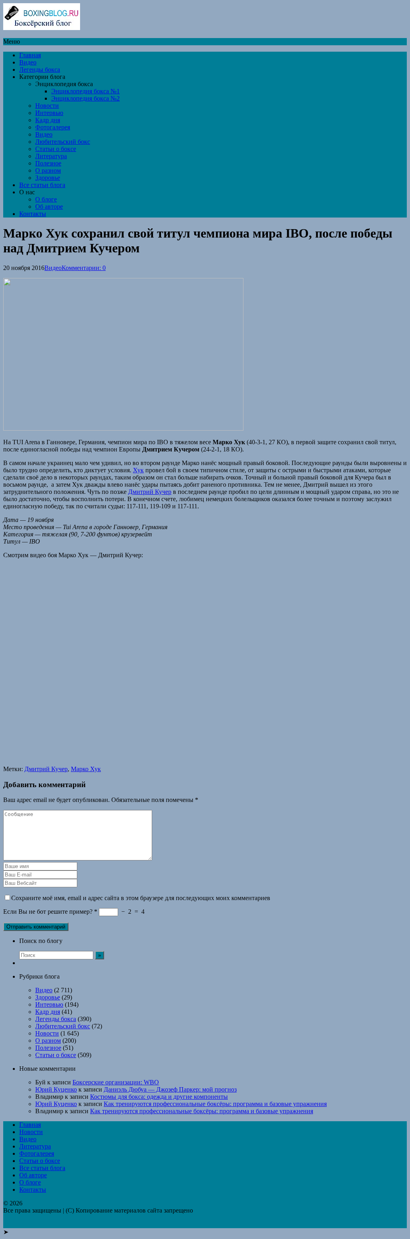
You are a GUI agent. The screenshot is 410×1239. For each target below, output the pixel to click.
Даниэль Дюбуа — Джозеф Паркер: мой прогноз (170, 1089)
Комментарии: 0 (84, 267)
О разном (48, 170)
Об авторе (49, 206)
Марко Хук (86, 769)
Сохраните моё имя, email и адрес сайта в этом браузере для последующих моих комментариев (140, 897)
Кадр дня (47, 120)
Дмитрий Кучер (149, 491)
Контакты (32, 213)
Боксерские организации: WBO (115, 1082)
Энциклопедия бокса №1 (85, 91)
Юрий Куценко (56, 1089)
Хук (138, 470)
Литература (51, 156)
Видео (27, 62)
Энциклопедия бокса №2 (85, 98)
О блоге (46, 199)
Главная (30, 55)
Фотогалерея (52, 127)
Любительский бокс (62, 141)
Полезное (48, 163)
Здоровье (47, 177)
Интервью (49, 112)
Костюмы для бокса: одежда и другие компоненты (159, 1096)
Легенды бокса (39, 69)
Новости (47, 105)
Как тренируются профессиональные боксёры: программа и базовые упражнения (215, 1103)
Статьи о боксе (55, 148)
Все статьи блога (42, 184)
